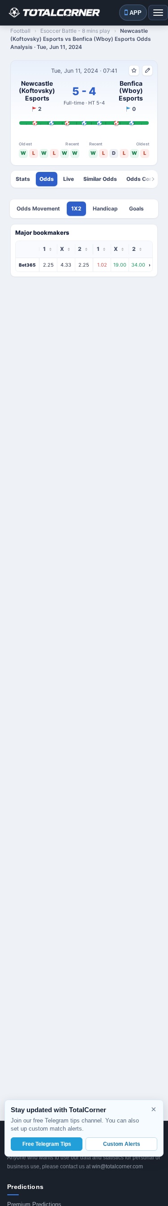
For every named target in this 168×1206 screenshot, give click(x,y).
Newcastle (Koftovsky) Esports (37, 91)
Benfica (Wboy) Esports (131, 91)
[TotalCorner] (53, 12)
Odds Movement (38, 208)
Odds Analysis (46, 179)
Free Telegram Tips (46, 1144)
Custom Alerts (121, 1144)
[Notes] (147, 70)
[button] (84, 265)
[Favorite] (134, 70)
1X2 (76, 208)
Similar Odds (100, 179)
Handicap (105, 208)
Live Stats (69, 179)
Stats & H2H (23, 179)
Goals (136, 208)
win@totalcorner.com (117, 1166)
